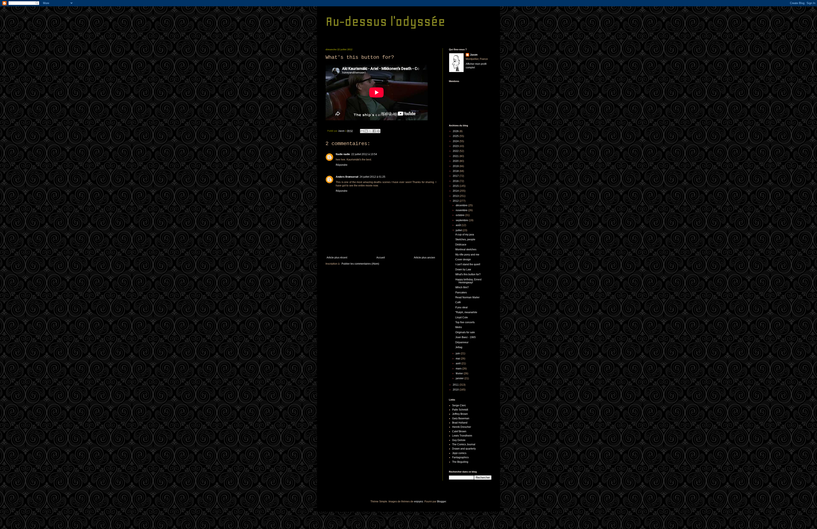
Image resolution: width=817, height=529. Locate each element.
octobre (460, 215)
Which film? (462, 287)
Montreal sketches (465, 249)
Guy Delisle (459, 440)
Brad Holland (459, 422)
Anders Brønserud (347, 176)
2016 (456, 181)
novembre (462, 210)
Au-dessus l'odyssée (385, 21)
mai (458, 358)
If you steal (461, 307)
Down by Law (463, 269)
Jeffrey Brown (460, 413)
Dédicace (460, 244)
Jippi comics (459, 453)
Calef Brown (459, 431)
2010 (456, 389)
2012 (456, 200)
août (458, 225)
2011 (456, 384)
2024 (456, 141)
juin (458, 353)
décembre (462, 205)
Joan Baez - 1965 (465, 337)
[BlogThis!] (366, 131)
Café (458, 302)
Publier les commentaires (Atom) (360, 263)
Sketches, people (465, 239)
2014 (456, 190)
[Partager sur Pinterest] (378, 131)
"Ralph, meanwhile (466, 312)
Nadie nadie (343, 154)
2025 (456, 136)
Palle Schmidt (460, 409)
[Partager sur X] (370, 131)
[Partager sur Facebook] (374, 131)
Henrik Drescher (461, 426)
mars (459, 368)
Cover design (463, 259)
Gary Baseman (460, 418)
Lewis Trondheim (462, 435)
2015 (456, 186)
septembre (462, 220)
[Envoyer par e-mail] (362, 131)
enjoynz (418, 501)
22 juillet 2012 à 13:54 (364, 154)
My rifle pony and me (467, 254)
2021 (456, 156)
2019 (456, 166)
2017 (456, 175)
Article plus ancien (424, 257)
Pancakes (461, 292)
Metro (458, 327)
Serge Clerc (459, 405)
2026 (456, 131)
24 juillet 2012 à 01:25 (372, 176)
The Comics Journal (463, 444)
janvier (460, 378)
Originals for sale (465, 332)
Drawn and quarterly (464, 448)
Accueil (380, 257)
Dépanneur (461, 342)
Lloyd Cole (461, 317)
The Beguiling (460, 461)
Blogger (441, 501)
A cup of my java (464, 234)
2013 (456, 196)
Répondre (341, 164)
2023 (456, 146)
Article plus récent (337, 257)
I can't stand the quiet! (467, 264)
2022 (456, 151)
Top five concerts (465, 322)
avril (458, 363)
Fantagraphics (460, 457)
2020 (456, 161)
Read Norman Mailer (467, 297)
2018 (456, 171)
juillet (459, 230)
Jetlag (458, 347)
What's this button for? (468, 274)
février (460, 373)
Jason (473, 54)
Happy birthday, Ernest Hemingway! (468, 281)
